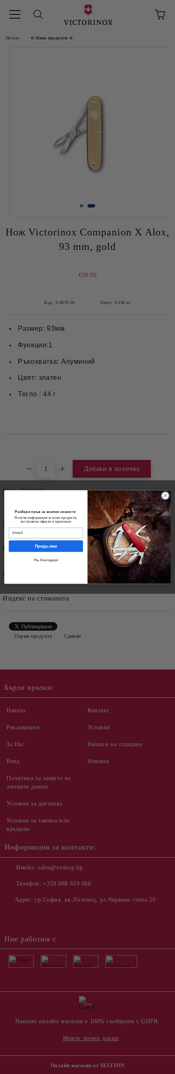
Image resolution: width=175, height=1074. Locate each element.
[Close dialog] (165, 495)
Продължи (46, 546)
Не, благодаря (46, 560)
